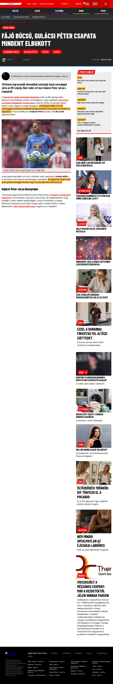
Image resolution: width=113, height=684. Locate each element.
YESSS (103, 11)
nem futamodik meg (24, 206)
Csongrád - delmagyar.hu (37, 675)
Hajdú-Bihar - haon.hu (57, 672)
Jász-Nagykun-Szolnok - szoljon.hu (79, 662)
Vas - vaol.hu (96, 669)
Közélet (54, 653)
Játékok (64, 4)
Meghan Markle (38, 17)
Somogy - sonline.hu (78, 674)
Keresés (78, 4)
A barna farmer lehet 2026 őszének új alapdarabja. (90, 344)
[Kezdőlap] (11, 4)
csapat (57, 51)
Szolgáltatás (102, 653)
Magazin (78, 653)
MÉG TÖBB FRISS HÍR (84, 131)
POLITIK (15, 11)
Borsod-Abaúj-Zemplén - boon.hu (36, 671)
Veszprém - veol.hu (98, 672)
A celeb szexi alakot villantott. (90, 383)
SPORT (81, 11)
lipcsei (45, 51)
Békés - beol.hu (33, 667)
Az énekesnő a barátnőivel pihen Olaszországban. (92, 454)
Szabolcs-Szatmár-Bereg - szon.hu (101, 662)
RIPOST (4, 22)
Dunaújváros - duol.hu (57, 661)
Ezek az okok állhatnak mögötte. (93, 549)
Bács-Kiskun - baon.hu (36, 661)
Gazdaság (66, 653)
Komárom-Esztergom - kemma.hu (79, 667)
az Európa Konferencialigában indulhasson (35, 101)
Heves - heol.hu (54, 675)
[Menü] (106, 4)
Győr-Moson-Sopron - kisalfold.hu (57, 668)
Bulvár (89, 653)
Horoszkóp (5, 17)
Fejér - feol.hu (53, 664)
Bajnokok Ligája (11, 51)
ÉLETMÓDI (59, 11)
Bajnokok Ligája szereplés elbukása (22, 97)
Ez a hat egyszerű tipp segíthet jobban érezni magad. (92, 502)
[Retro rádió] (85, 4)
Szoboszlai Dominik (21, 17)
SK (14, 59)
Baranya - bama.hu (35, 664)
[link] (80, 157)
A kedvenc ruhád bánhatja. (89, 420)
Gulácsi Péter (30, 51)
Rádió (30, 656)
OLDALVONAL (21, 22)
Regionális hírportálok (37, 653)
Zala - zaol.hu (97, 675)
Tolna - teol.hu (97, 666)
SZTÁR (37, 11)
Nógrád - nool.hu (76, 671)
